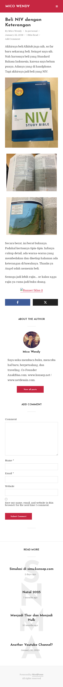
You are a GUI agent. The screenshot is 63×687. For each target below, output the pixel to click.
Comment (11, 419)
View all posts (30, 390)
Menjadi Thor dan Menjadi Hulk (31, 618)
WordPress (37, 674)
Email (9, 473)
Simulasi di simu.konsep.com (31, 569)
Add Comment (12, 39)
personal (32, 31)
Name (9, 460)
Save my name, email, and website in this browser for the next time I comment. (29, 504)
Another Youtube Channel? (31, 645)
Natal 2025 (31, 592)
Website (9, 486)
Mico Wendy (17, 6)
